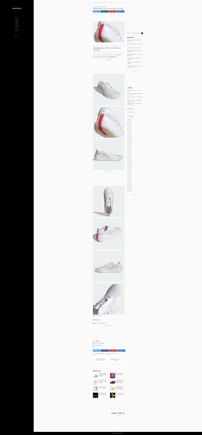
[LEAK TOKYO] (17, 13)
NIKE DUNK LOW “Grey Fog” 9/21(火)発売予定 (133, 47)
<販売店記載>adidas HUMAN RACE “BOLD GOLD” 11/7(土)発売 (119, 387)
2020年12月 (129, 135)
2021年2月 (128, 131)
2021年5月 (128, 125)
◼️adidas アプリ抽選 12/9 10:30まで (100, 323)
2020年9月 (128, 141)
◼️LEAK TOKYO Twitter (97, 345)
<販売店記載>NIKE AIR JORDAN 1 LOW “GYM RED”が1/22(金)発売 (120, 381)
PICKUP (96, 6)
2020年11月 (129, 137)
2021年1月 (128, 133)
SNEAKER (17, 20)
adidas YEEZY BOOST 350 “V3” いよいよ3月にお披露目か (103, 381)
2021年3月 (128, 129)
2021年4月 (128, 127)
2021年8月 (128, 121)
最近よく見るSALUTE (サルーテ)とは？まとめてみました (120, 394)
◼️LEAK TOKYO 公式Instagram (99, 343)
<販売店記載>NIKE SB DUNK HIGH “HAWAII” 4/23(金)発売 (102, 374)
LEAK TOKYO (118, 413)
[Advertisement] (109, 18)
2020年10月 (129, 139)
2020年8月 (128, 143)
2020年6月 (128, 147)
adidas (94, 6)
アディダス (113, 353)
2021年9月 (128, 119)
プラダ (116, 353)
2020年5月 (128, 149)
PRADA (99, 6)
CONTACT (17, 30)
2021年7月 (128, 123)
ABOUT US (17, 27)
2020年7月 (128, 145)
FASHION (16, 22)
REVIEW (16, 25)
